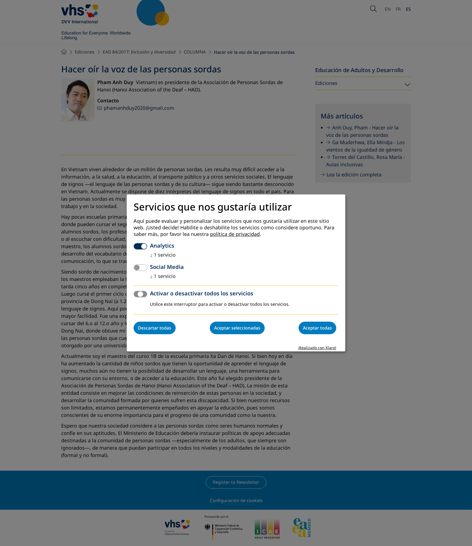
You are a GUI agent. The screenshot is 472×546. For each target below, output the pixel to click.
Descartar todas (154, 328)
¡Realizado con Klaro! (317, 348)
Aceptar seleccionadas (237, 328)
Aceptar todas (317, 328)
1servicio (163, 255)
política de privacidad (235, 234)
